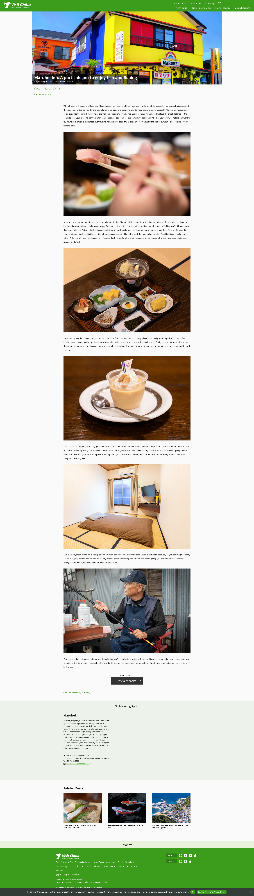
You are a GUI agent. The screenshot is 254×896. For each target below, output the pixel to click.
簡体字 (66, 874)
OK (193, 892)
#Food (57, 89)
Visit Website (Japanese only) (77, 764)
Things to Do (180, 7)
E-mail (103, 882)
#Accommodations (43, 89)
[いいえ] (250, 892)
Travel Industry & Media (114, 866)
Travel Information (201, 7)
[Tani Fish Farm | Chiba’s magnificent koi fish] (127, 808)
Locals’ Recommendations (104, 862)
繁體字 (58, 874)
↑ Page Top (127, 844)
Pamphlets (195, 3)
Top (57, 862)
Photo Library (61, 866)
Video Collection (76, 866)
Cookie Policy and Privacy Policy (211, 892)
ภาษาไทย (75, 874)
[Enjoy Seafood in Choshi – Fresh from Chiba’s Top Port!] (83, 808)
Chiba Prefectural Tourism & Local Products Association (78, 882)
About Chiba (180, 3)
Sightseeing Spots (82, 862)
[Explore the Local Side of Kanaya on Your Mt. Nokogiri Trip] (171, 808)
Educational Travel (93, 866)
